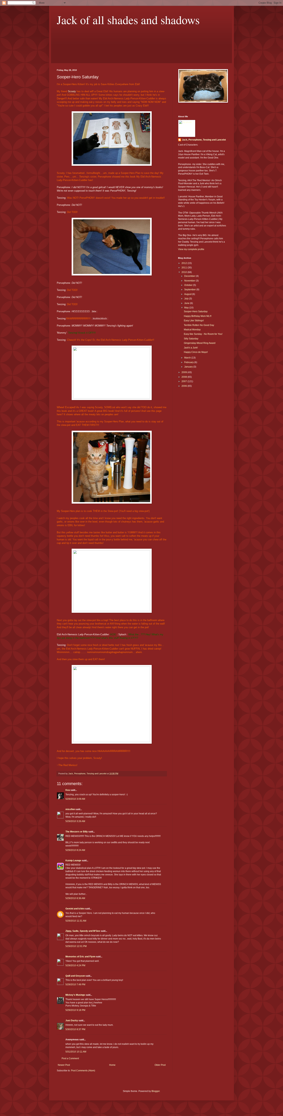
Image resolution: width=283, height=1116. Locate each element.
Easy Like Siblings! (194, 320)
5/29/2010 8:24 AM (75, 850)
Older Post (160, 1065)
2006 (185, 386)
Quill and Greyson (75, 976)
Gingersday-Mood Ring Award (199, 343)
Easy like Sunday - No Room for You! (203, 334)
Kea (67, 790)
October (188, 285)
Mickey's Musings (75, 995)
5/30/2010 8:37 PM (75, 1029)
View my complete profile (191, 249)
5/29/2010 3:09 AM (75, 799)
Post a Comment (70, 1058)
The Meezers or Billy (76, 831)
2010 (185, 272)
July (186, 298)
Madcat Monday (192, 329)
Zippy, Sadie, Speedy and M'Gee (82, 931)
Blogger (156, 1091)
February (189, 362)
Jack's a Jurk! (191, 347)
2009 (185, 372)
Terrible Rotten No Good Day (199, 325)
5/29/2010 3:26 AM (75, 821)
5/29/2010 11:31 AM (75, 920)
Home (112, 1065)
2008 (185, 377)
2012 (185, 263)
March (187, 357)
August (188, 294)
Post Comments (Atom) (83, 1070)
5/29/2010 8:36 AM (75, 898)
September (190, 289)
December (190, 276)
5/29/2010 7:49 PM (75, 984)
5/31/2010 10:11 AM (75, 1051)
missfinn (70, 809)
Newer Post (64, 1065)
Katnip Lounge (73, 860)
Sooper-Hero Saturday (196, 311)
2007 (185, 381)
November (190, 280)
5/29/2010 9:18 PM (75, 1010)
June (187, 303)
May (186, 307)
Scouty (72, 91)
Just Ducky (71, 1020)
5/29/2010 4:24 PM (75, 965)
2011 (185, 267)
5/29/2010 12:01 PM (76, 946)
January (188, 366)
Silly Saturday (191, 338)
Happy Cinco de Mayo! (196, 352)
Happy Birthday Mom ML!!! (197, 316)
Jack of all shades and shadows (128, 19)
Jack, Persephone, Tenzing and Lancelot (204, 139)
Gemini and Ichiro (75, 908)
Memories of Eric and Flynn (80, 956)
